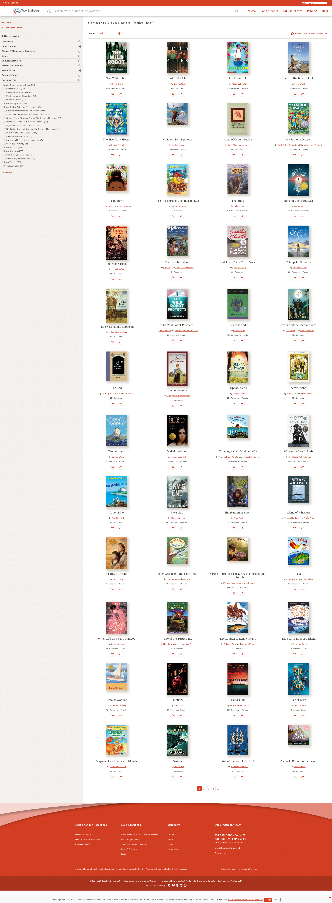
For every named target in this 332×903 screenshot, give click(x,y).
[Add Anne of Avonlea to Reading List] (173, 405)
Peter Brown (117, 83)
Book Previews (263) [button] (13, 147)
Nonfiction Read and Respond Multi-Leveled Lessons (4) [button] (32, 129)
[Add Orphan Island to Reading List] (233, 403)
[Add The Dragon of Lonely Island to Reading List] (233, 654)
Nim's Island (298, 388)
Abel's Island (238, 325)
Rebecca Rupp (230, 644)
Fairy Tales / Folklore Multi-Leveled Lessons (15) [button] (28, 114)
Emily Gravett (310, 518)
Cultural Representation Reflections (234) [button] (25, 110)
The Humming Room (237, 512)
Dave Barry (291, 330)
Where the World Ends (298, 451)
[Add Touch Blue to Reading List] (112, 528)
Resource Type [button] (9, 80)
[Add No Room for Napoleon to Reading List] (173, 155)
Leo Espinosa (125, 206)
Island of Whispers (298, 512)
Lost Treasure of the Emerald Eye (177, 200)
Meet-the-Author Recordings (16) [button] (21, 96)
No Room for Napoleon (177, 139)
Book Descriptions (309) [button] (15, 103)
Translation (226, 869)
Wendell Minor (248, 644)
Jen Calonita (300, 705)
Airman (177, 761)
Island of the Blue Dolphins (298, 78)
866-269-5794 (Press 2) (230, 839)
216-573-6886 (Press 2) (230, 835)
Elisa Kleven (308, 579)
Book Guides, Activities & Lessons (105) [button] (22, 107)
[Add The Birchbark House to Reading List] (112, 155)
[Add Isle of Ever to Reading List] (294, 715)
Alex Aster (178, 705)
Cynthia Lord (118, 518)
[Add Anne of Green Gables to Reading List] (233, 155)
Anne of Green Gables (238, 139)
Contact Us (220, 853)
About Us (172, 839)
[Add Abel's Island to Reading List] (233, 340)
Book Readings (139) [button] (13, 151)
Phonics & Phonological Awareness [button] (18, 51)
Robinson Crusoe (116, 264)
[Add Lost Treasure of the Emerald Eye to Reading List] (173, 216)
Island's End (237, 700)
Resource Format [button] (10, 75)
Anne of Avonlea (177, 390)
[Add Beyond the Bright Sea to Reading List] (294, 216)
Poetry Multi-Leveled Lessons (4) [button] (21, 132)
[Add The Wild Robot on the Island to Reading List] (294, 776)
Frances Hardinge (291, 518)
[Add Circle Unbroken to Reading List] (233, 592)
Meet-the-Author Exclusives (87, 839)
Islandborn (116, 200)
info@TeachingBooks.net (227, 847)
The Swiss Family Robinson (116, 326)
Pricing (312, 11)
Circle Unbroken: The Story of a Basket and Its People (237, 575)
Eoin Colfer (179, 766)
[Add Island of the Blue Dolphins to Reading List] (294, 93)
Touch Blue (116, 512)
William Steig (239, 330)
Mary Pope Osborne (172, 644)
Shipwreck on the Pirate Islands (116, 761)
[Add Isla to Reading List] (294, 589)
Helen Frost (239, 206)
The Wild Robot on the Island (298, 761)
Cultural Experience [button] (11, 61)
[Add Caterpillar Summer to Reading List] (294, 277)
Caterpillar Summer (298, 262)
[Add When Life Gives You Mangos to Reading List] (112, 654)
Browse (251, 11)
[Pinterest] (177, 885)
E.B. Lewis (250, 583)
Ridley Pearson (307, 330)
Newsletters (173, 849)
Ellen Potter (239, 518)
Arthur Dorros (292, 579)
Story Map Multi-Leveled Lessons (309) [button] (24, 140)
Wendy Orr (292, 393)
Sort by (91, 33)
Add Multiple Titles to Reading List (311, 33)
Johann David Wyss (118, 332)
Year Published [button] (9, 70)
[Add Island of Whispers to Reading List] (294, 528)
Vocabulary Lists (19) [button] (14, 165)
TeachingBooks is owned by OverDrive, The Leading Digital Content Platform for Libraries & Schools (169, 881)
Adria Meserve (178, 145)
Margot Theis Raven (232, 583)
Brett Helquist (127, 393)
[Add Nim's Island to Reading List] (294, 403)
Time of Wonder (116, 700)
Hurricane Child (238, 78)
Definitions (7, 172)
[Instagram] (185, 885)
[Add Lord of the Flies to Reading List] (173, 93)
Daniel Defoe (118, 269)
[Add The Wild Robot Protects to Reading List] (173, 340)
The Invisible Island (177, 262)
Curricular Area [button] (9, 46)
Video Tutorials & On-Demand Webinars (139, 834)
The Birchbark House (116, 139)
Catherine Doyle (300, 644)
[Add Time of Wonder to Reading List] (112, 715)
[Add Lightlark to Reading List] (173, 715)
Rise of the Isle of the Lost (237, 761)
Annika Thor (117, 579)
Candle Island (116, 451)
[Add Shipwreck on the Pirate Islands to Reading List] (112, 776)
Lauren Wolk (300, 206)
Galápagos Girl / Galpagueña (238, 451)
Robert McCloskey (117, 705)
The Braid (238, 200)
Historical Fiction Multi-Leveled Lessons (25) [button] (27, 121)
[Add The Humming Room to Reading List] (233, 528)
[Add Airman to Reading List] (173, 776)
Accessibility (159, 885)
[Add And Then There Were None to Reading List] (233, 277)
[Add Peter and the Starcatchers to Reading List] (294, 340)
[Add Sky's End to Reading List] (173, 528)
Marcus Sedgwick (178, 457)
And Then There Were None (238, 262)
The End (116, 388)
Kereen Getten (117, 644)
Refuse (276, 899)
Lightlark (177, 700)
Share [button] (8, 22)
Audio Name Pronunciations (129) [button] (19, 85)
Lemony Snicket (109, 393)
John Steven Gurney (184, 267)
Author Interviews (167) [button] (15, 88)
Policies (148, 885)
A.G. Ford (189, 644)
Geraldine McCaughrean (300, 457)
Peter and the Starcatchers (298, 325)
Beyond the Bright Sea (298, 200)
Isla (298, 573)
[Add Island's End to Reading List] (233, 715)
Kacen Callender (239, 83)
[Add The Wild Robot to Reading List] (112, 93)
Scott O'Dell (300, 83)
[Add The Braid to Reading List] (233, 216)
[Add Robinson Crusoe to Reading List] (112, 279)
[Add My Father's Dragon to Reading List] (294, 155)
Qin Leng (186, 579)
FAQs (123, 854)
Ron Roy (167, 267)
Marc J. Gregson (178, 518)
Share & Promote (129, 849)
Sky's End (177, 512)
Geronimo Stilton (178, 206)
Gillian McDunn (300, 267)
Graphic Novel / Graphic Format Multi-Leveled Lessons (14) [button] (33, 118)
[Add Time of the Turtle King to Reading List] (173, 654)
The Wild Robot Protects (177, 325)
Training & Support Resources (134, 844)
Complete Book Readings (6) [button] (19, 154)
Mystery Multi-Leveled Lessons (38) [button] (23, 125)
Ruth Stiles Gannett (287, 145)
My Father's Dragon (298, 139)
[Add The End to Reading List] (112, 403)
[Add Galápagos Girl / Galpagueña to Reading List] (233, 466)
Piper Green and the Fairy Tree (177, 573)
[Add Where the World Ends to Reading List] (294, 466)
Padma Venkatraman (239, 705)
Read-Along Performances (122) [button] (20, 158)
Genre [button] (5, 56)
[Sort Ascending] (121, 33)
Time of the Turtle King (177, 638)
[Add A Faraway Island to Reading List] (112, 589)
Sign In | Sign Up (10, 2)
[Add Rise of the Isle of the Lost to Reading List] (233, 776)
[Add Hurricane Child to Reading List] (233, 93)
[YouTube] (181, 885)
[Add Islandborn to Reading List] (112, 216)
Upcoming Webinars (130, 839)
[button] (4, 11)
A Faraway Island (116, 573)
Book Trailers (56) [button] (12, 162)
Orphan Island (238, 388)
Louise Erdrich (118, 145)
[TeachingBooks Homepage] (25, 11)
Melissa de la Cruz (239, 766)
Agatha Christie (239, 267)
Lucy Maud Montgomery (239, 145)
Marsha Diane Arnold (228, 457)
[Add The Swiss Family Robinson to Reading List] (112, 342)
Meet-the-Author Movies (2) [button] (19, 92)
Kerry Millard (307, 393)
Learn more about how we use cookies (245, 899)
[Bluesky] (173, 885)
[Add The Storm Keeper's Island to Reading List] (294, 654)
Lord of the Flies (177, 78)
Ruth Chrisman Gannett (311, 145)
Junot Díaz (110, 206)
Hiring (170, 844)
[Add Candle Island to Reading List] (112, 466)
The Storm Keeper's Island (299, 638)
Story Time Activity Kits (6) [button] (18, 143)
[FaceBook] (169, 885)
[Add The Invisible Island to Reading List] (173, 277)
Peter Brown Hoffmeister (186, 330)
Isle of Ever (298, 700)
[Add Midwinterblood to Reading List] (173, 466)
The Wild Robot (116, 78)
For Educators (292, 11)
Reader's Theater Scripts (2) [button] (19, 136)
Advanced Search (13, 27)
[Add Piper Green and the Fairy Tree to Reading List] (173, 589)
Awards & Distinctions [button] (12, 65)
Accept (268, 899)
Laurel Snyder (239, 393)
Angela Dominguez (251, 457)
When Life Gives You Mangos (116, 638)
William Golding (178, 83)
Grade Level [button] (7, 41)
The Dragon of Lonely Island (238, 638)
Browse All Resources (85, 834)
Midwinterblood (177, 451)
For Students (269, 11)
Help (325, 11)
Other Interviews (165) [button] (16, 99)
